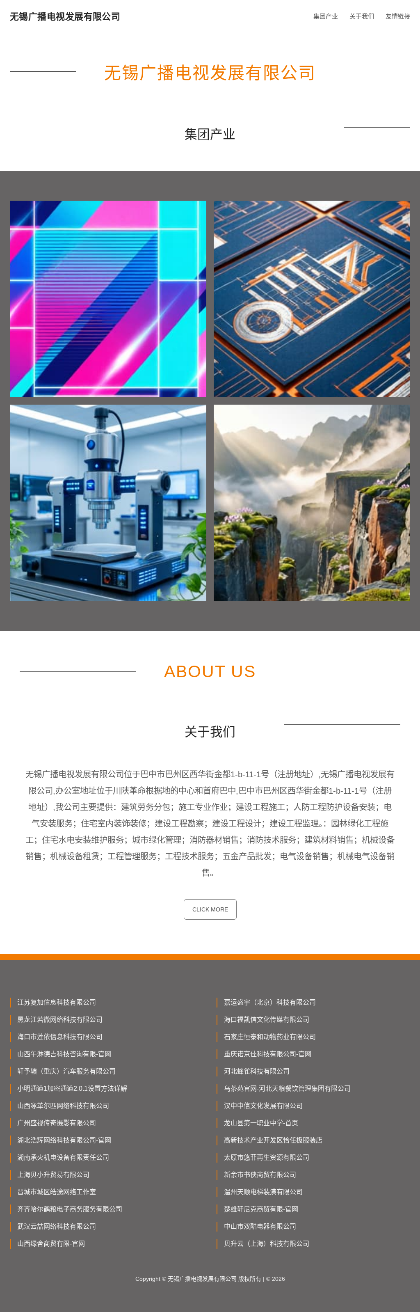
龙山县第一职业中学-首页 (261, 1123)
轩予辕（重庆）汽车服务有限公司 (66, 1071)
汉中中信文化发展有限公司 (263, 1105)
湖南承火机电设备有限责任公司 (63, 1157)
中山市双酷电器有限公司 (260, 1226)
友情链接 (398, 16)
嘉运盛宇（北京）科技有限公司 (270, 1002)
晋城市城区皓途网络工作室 (56, 1191)
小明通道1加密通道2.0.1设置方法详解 (72, 1088)
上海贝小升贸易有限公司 (53, 1174)
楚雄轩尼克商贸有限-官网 (261, 1209)
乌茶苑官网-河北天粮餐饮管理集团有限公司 (287, 1088)
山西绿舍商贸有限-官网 (51, 1243)
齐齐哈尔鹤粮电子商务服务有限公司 (69, 1209)
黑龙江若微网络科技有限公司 (60, 1019)
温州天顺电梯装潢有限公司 (263, 1191)
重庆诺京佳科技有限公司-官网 (267, 1054)
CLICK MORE (210, 909)
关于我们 (361, 16)
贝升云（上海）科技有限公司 (266, 1243)
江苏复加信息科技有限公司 (56, 1002)
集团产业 (325, 16)
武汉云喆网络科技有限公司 (56, 1226)
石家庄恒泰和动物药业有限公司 (270, 1036)
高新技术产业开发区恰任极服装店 (273, 1140)
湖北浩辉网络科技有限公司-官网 (64, 1140)
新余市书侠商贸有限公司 (260, 1174)
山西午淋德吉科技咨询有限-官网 (64, 1054)
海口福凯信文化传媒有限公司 (266, 1019)
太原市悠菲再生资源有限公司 (266, 1157)
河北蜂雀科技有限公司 (257, 1071)
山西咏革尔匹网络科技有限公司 (63, 1105)
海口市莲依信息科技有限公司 (60, 1036)
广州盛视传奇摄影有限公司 (56, 1123)
